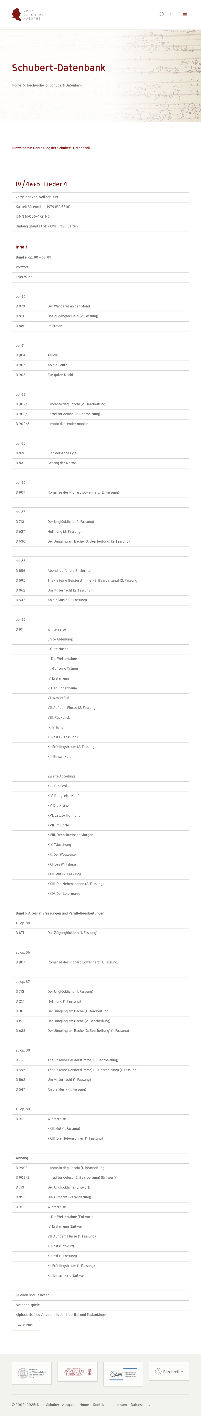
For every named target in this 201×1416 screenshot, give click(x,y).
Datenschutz (141, 1405)
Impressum (118, 1405)
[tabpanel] (100, 76)
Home (84, 1405)
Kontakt (99, 1405)
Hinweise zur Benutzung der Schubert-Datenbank (51, 148)
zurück (27, 1325)
